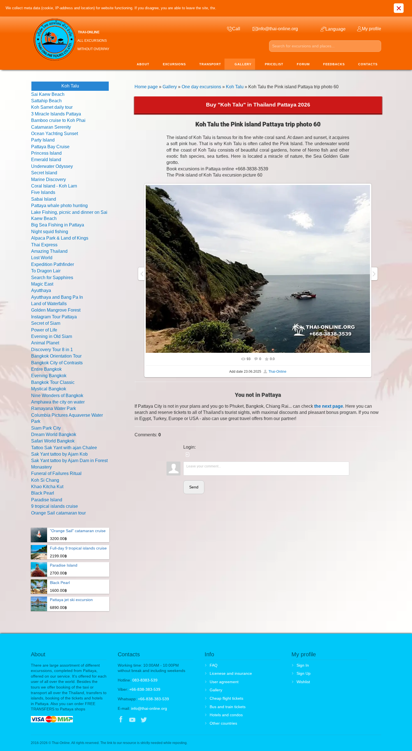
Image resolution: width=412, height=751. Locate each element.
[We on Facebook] (121, 720)
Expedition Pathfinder (52, 264)
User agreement (224, 682)
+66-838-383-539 (144, 689)
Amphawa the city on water (58, 402)
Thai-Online (277, 372)
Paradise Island (46, 499)
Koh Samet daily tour (52, 107)
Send (193, 487)
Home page (146, 86)
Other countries (223, 723)
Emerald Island (46, 159)
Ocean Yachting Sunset (54, 133)
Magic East (42, 284)
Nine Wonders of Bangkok (57, 395)
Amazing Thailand (49, 251)
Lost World (41, 257)
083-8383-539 (145, 680)
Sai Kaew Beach (47, 94)
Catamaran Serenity (51, 127)
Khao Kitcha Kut (47, 486)
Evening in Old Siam (51, 336)
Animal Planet (45, 342)
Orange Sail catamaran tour (58, 513)
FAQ (213, 665)
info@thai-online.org (149, 708)
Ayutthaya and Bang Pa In (57, 297)
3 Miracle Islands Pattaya (56, 114)
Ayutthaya (41, 290)
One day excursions (201, 86)
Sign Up (304, 673)
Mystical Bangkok (48, 388)
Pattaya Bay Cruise (50, 146)
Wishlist (303, 682)
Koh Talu (235, 86)
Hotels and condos (226, 715)
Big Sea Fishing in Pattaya (57, 224)
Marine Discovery (48, 179)
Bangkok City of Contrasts (57, 362)
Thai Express (44, 244)
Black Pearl (42, 493)
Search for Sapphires (52, 277)
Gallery (170, 86)
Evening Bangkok (48, 375)
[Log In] (187, 454)
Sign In (303, 665)
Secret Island (44, 172)
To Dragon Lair (46, 270)
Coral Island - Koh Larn (54, 186)
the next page (328, 406)
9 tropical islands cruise (54, 506)
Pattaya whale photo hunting (59, 205)
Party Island (43, 140)
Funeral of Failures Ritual (56, 473)
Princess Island (46, 153)
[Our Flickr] (167, 720)
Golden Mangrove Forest (55, 310)
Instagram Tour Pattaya (54, 316)
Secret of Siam (45, 323)
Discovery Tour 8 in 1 (52, 349)
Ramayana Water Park (53, 408)
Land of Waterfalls (49, 303)
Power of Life (44, 330)
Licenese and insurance (231, 673)
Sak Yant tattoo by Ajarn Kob (59, 454)
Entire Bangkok (46, 369)
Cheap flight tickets (226, 698)
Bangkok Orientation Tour (56, 356)
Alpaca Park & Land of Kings (59, 238)
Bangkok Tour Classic (53, 382)
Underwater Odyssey (52, 166)
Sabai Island (43, 199)
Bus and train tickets (228, 706)
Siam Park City (46, 428)
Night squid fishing (49, 231)
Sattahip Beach (46, 100)
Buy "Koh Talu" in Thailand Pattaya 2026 (258, 105)
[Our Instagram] (155, 720)
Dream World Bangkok (53, 434)
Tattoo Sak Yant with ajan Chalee (64, 447)
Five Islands (43, 192)
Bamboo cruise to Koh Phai (58, 120)
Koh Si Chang (45, 480)
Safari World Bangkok (53, 441)
